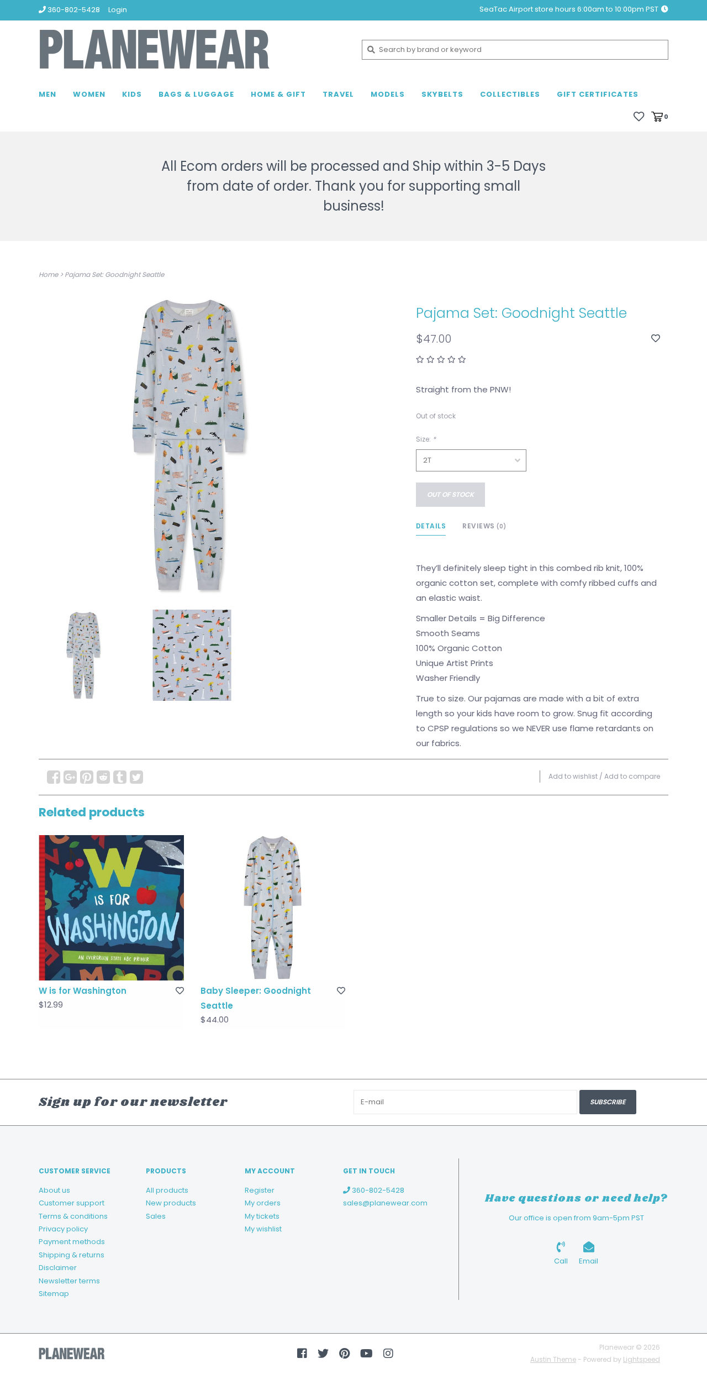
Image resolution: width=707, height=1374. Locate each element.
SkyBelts (442, 94)
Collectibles (510, 94)
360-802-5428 (377, 1190)
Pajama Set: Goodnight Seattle (114, 274)
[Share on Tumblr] (119, 777)
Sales (156, 1216)
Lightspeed (641, 1359)
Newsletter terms (69, 1281)
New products (171, 1203)
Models (388, 94)
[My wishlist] (639, 116)
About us (54, 1190)
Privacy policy (63, 1229)
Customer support (71, 1203)
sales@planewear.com (385, 1203)
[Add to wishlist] (655, 338)
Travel (338, 94)
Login (117, 9)
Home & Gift (278, 94)
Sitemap (54, 1293)
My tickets (262, 1216)
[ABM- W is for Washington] (111, 907)
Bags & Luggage (196, 94)
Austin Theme (553, 1359)
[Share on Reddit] (103, 777)
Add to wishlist (573, 776)
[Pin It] (86, 777)
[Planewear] (192, 49)
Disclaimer (58, 1267)
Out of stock (450, 494)
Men (47, 94)
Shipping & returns (71, 1255)
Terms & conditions (73, 1216)
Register (260, 1190)
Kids (132, 94)
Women (89, 94)
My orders (263, 1203)
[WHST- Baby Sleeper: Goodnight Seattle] (273, 907)
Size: (426, 439)
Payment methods (72, 1241)
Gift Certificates (598, 94)
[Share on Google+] (70, 777)
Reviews (484, 526)
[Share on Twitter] (136, 777)
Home (48, 274)
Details (431, 526)
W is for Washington (82, 991)
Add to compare (632, 776)
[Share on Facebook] (53, 777)
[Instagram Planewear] (388, 1353)
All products (167, 1190)
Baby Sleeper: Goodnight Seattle (256, 998)
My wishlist (263, 1229)
